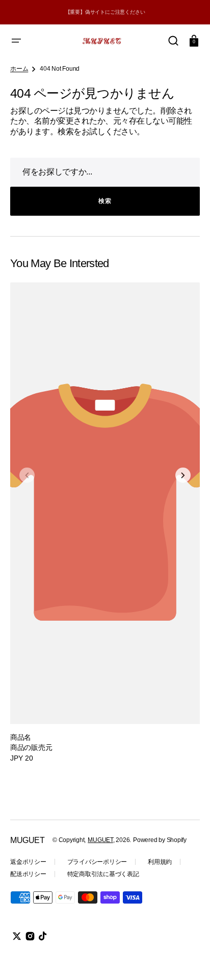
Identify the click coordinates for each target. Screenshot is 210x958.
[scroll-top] (188, 936)
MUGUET (100, 840)
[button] (16, 41)
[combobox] (105, 172)
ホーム (19, 68)
